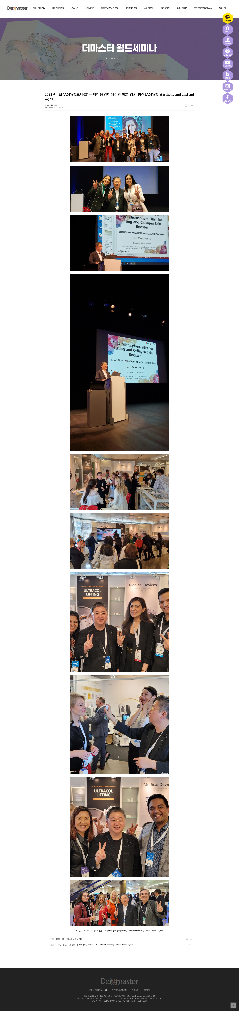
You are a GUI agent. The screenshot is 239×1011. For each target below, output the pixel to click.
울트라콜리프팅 (58, 8)
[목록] (186, 106)
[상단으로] (233, 1005)
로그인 (147, 990)
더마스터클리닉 (38, 8)
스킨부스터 (89, 8)
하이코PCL (149, 8)
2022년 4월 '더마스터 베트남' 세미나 (70, 939)
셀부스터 (74, 8)
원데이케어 (165, 8)
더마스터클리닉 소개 (98, 990)
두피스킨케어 (182, 8)
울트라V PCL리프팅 (109, 8)
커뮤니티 (222, 8)
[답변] (191, 106)
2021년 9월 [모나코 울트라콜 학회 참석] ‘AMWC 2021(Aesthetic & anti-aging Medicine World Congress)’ (95, 945)
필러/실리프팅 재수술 (203, 8)
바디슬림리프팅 (131, 8)
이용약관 (135, 990)
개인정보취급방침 (119, 990)
